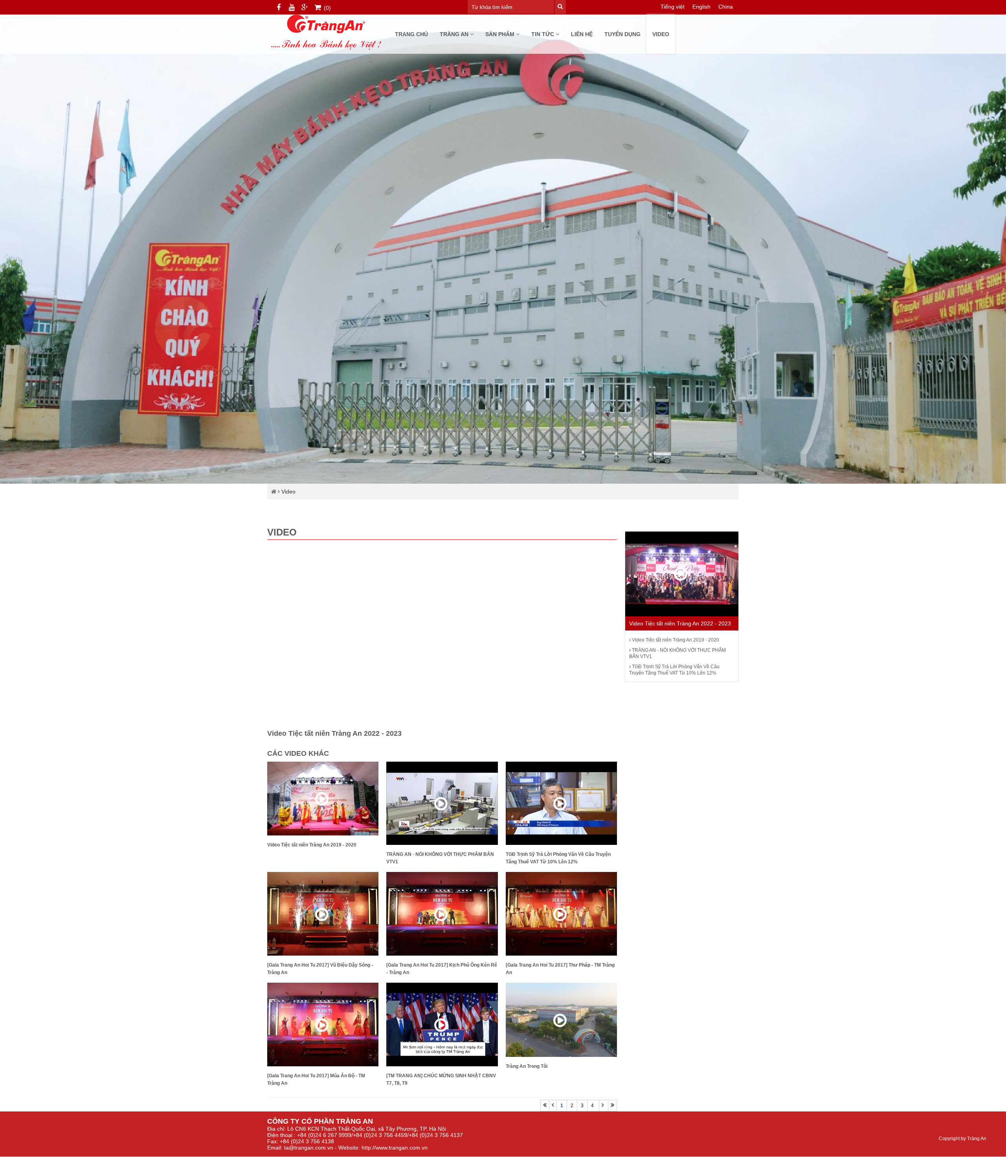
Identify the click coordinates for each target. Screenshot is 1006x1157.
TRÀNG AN (455, 34)
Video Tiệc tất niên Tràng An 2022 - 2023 (680, 623)
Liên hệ (582, 34)
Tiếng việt (673, 7)
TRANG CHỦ (411, 34)
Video (660, 34)
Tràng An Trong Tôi (526, 1066)
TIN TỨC (543, 34)
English (701, 7)
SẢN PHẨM (500, 34)
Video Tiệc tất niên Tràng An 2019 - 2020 (311, 845)
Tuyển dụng (622, 34)
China (725, 7)
